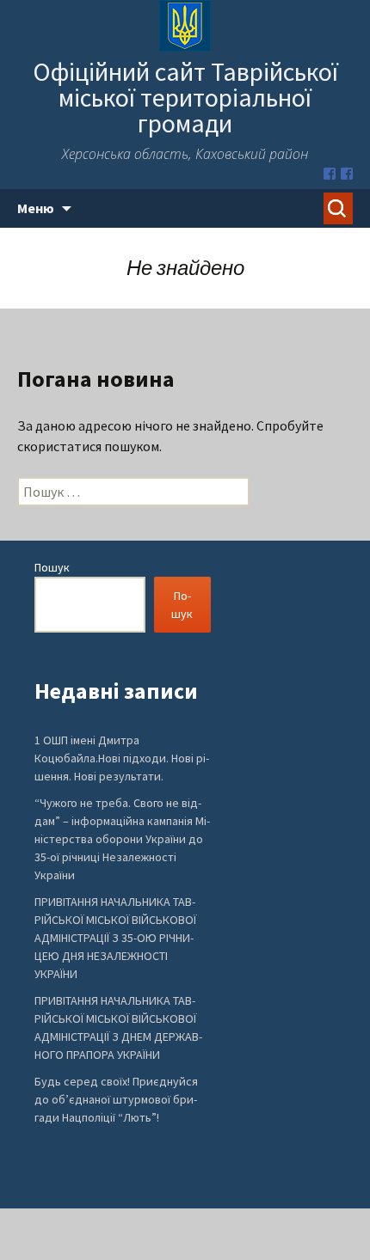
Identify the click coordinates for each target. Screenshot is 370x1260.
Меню (35, 208)
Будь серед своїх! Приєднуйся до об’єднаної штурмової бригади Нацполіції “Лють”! (116, 1099)
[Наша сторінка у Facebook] (330, 173)
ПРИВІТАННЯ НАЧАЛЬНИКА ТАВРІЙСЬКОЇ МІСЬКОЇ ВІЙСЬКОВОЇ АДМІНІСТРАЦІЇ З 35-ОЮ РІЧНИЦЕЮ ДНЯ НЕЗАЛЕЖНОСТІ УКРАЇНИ (115, 938)
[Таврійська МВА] (347, 173)
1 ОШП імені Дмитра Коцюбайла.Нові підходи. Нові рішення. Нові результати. (121, 758)
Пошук (52, 567)
